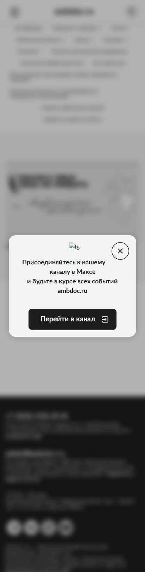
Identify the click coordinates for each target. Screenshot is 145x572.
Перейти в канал (67, 319)
